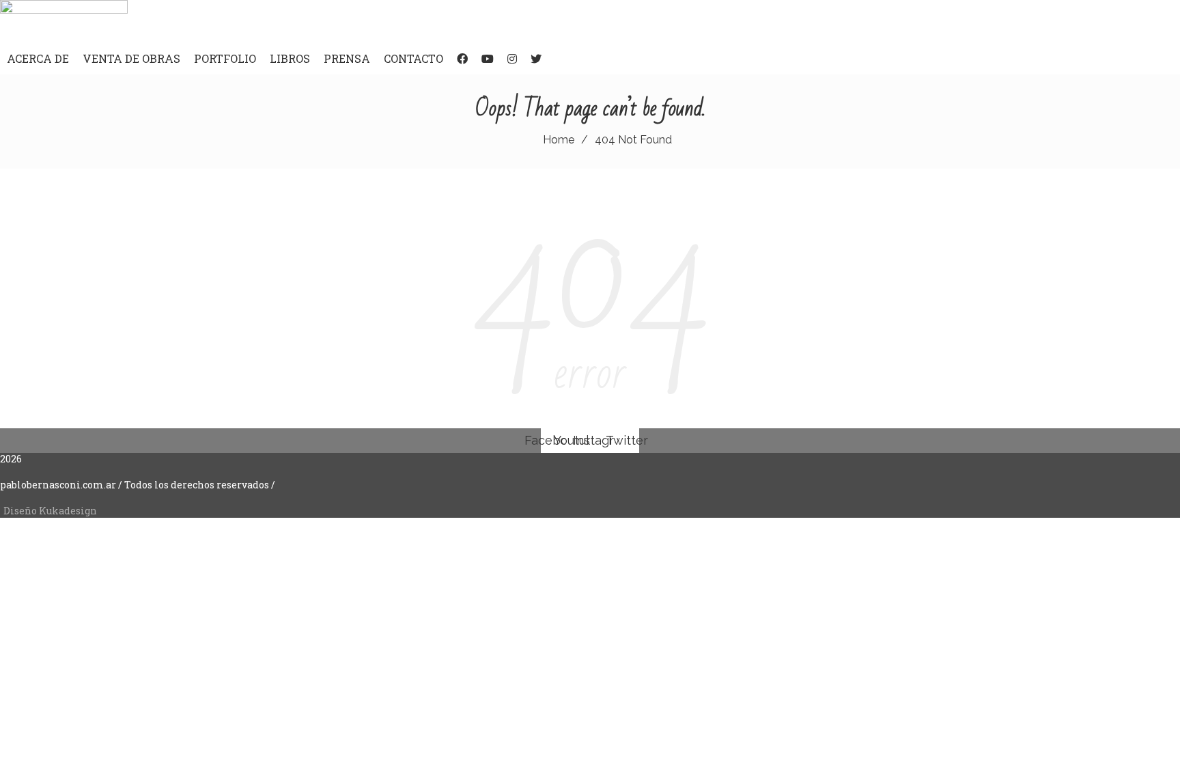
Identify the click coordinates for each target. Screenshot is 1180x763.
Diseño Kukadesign (50, 510)
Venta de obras (131, 58)
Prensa (347, 58)
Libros (290, 58)
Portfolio (225, 58)
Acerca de (38, 58)
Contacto (413, 58)
